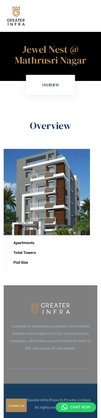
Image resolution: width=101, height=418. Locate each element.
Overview (50, 85)
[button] (76, 407)
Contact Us (16, 405)
